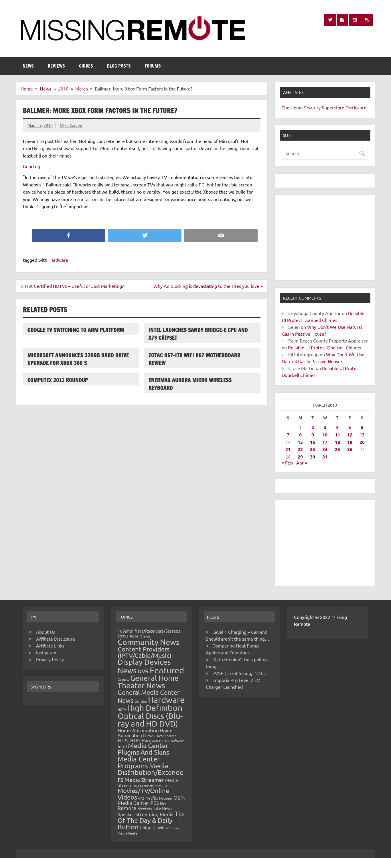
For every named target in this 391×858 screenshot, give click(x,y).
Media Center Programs (139, 762)
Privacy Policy (50, 659)
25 (337, 449)
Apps (134, 635)
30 (312, 457)
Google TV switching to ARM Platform (75, 330)
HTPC (123, 740)
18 (337, 442)
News (28, 66)
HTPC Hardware (145, 740)
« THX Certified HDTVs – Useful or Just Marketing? (72, 286)
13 (362, 435)
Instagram (46, 652)
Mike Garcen (71, 125)
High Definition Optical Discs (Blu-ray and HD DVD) (150, 715)
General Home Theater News (148, 682)
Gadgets (123, 679)
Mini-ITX (161, 785)
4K (120, 631)
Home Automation (138, 730)
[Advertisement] (325, 237)
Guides (86, 66)
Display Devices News (144, 666)
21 (288, 449)
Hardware (58, 260)
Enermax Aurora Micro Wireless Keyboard (190, 383)
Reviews (56, 66)
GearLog (31, 166)
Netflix (151, 797)
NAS (141, 798)
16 (312, 442)
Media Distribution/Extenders (150, 772)
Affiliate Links (50, 645)
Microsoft (146, 785)
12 (349, 435)
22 (300, 449)
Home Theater (166, 735)
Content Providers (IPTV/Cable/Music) (144, 652)
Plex (163, 803)
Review (144, 808)
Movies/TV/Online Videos (143, 793)
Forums (153, 66)
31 (324, 457)
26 (349, 449)
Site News (163, 808)
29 (300, 457)
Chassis (145, 636)
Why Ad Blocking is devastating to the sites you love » (208, 286)
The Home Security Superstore (313, 107)
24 (324, 449)
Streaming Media (154, 814)
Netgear (165, 798)
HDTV (122, 709)
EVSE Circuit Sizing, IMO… (239, 673)
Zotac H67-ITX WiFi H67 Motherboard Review (194, 359)
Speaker (126, 814)
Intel (122, 746)
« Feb (287, 462)
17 (324, 442)
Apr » (301, 462)
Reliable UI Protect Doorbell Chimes (324, 347)
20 (362, 442)
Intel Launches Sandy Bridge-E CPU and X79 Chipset (198, 333)
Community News (148, 642)
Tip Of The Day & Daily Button (151, 820)
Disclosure (355, 107)
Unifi (160, 827)
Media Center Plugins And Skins (143, 748)
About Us (45, 632)
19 (349, 442)
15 (300, 442)
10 (324, 435)
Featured (167, 670)
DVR (143, 671)
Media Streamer (144, 779)
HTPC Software (173, 740)
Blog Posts (119, 66)
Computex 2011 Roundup (57, 380)
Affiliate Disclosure (55, 638)
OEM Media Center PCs (151, 800)
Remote (127, 808)
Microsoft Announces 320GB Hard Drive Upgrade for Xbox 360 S (78, 359)
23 (312, 449)
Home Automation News (145, 732)
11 (337, 435)
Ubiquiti (147, 827)
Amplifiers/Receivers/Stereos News (149, 633)
